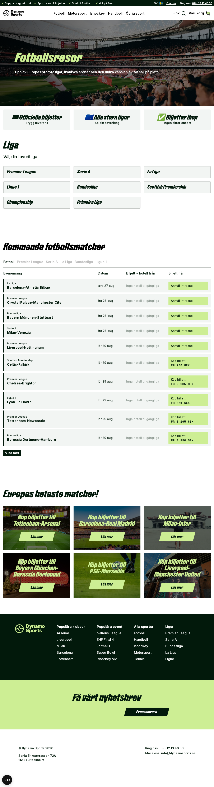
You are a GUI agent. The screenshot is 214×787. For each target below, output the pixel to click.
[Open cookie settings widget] (7, 780)
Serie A (52, 262)
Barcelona (65, 652)
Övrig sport (135, 13)
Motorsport (77, 13)
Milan (61, 646)
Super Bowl (106, 652)
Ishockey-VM (107, 659)
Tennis (139, 659)
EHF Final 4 (105, 639)
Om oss (171, 3)
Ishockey (97, 13)
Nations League (109, 633)
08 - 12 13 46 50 (202, 3)
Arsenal (63, 633)
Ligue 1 (101, 262)
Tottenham (65, 659)
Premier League (30, 262)
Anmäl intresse (182, 285)
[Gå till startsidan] (13, 13)
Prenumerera (146, 712)
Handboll (115, 13)
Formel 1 (103, 646)
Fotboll (59, 13)
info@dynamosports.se (178, 753)
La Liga (66, 262)
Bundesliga (84, 262)
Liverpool (64, 639)
